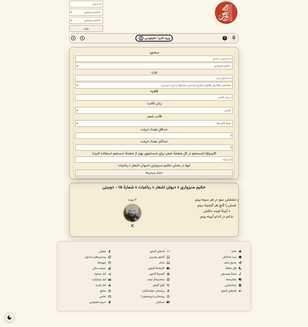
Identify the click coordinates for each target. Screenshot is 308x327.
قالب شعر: (154, 116)
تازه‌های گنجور (229, 291)
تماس (103, 296)
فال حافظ (231, 268)
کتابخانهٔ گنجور (156, 268)
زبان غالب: (154, 103)
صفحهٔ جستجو (123, 153)
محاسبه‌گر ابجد (156, 279)
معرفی (103, 251)
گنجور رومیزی (157, 257)
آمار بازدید (101, 285)
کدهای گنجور (157, 251)
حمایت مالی (99, 268)
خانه (234, 251)
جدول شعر (230, 262)
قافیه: (154, 91)
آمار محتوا (101, 274)
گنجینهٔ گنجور (157, 274)
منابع (103, 291)
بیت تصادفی (230, 257)
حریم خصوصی (98, 302)
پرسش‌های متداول (96, 257)
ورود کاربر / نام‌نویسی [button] (157, 38)
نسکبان (160, 302)
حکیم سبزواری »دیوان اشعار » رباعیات (145, 165)
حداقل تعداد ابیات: (154, 129)
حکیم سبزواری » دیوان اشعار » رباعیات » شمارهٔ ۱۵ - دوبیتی (154, 187)
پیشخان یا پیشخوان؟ (153, 296)
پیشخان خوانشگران (153, 291)
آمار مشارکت (99, 279)
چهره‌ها (102, 262)
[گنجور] (226, 12)
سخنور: (154, 53)
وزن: (154, 72)
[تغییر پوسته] (9, 317)
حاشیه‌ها (231, 279)
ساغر (162, 262)
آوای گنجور (159, 285)
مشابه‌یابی (231, 285)
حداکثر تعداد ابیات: (154, 141)
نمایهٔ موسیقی (229, 274)
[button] (233, 38)
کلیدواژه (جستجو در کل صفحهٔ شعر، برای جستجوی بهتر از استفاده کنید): (154, 153)
